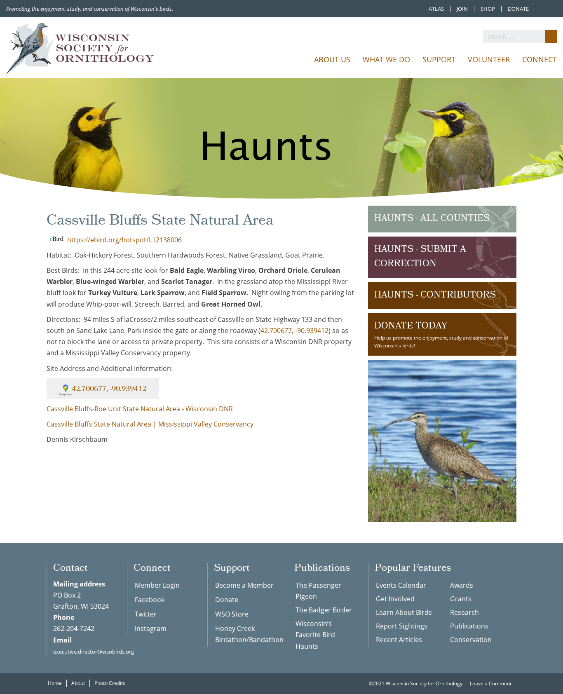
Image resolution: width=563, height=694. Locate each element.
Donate (518, 9)
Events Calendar (401, 585)
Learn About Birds (404, 612)
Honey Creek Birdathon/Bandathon (245, 634)
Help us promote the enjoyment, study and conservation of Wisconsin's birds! (441, 334)
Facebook (149, 599)
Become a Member (244, 585)
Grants (461, 598)
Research (464, 612)
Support (438, 59)
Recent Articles (399, 639)
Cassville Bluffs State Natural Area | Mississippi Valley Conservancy (150, 424)
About (78, 683)
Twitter (146, 614)
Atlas (436, 9)
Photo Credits (109, 683)
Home (55, 683)
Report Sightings (401, 626)
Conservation (471, 639)
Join (462, 9)
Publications (469, 626)
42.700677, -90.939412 (294, 330)
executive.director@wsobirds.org (93, 651)
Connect (539, 59)
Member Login (157, 585)
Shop (488, 9)
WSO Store (232, 614)
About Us (332, 59)
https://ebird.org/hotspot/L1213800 (122, 239)
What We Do (386, 59)
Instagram (151, 628)
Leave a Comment (491, 683)
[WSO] (80, 48)
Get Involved (395, 598)
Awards (461, 585)
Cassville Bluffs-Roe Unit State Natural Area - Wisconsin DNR (140, 408)
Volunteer (489, 59)
